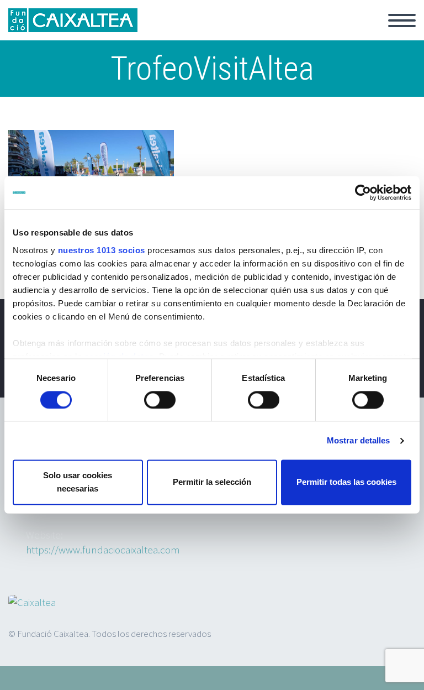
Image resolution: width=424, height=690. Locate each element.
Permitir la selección (212, 482)
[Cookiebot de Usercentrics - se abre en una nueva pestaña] (363, 192)
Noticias (211, 33)
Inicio (159, 33)
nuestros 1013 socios (101, 250)
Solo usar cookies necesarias (77, 482)
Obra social (275, 33)
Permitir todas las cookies (346, 482)
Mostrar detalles (358, 440)
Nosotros (342, 33)
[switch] (160, 400)
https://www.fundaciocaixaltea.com (103, 549)
